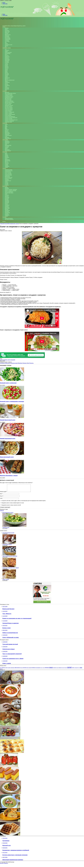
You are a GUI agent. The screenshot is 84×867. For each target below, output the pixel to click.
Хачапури (7, 204)
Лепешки (7, 201)
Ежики (6, 65)
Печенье (7, 195)
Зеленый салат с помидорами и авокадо (12, 401)
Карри (6, 70)
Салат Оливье (8, 110)
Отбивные (7, 82)
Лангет (6, 75)
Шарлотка (7, 208)
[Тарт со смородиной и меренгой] (9, 555)
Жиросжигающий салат (7, 457)
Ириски (6, 156)
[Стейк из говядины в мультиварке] (10, 793)
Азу (6, 49)
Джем (6, 148)
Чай (6, 125)
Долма (6, 64)
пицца (57, 667)
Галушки (7, 61)
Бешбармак (7, 53)
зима (16, 667)
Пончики (7, 211)
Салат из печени (8, 109)
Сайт (1, 498)
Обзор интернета (9, 218)
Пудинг (6, 164)
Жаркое (6, 66)
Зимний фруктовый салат (7, 420)
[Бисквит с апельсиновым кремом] (9, 780)
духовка (8, 667)
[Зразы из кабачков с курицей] (10, 725)
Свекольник (7, 39)
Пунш (6, 124)
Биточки (7, 55)
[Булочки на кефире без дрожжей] (12, 752)
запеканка (12, 667)
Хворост (7, 196)
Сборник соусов (8, 169)
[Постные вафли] (10, 835)
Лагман (6, 33)
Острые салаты (8, 106)
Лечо (6, 144)
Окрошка (7, 35)
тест (78, 667)
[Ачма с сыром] (9, 578)
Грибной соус (8, 180)
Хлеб (6, 193)
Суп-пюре (7, 41)
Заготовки (5, 139)
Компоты (7, 131)
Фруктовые (7, 133)
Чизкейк (7, 206)
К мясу (6, 181)
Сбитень (7, 129)
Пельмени (7, 85)
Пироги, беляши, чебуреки (11, 189)
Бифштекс (7, 56)
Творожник (7, 212)
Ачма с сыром (5, 579)
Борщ (6, 29)
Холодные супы (8, 44)
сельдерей (12, 359)
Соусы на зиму (8, 174)
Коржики (7, 188)
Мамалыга (7, 77)
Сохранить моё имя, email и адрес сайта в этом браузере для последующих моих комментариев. (23, 500)
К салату (7, 185)
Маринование (8, 145)
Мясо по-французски (9, 80)
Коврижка (7, 214)
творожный (76, 667)
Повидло (7, 143)
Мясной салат (8, 98)
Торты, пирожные (9, 191)
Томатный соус (8, 175)
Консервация (8, 150)
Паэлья (6, 84)
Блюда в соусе (8, 178)
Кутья (6, 158)
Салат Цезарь (8, 115)
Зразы (6, 68)
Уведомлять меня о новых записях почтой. (11, 505)
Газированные (8, 135)
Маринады (7, 176)
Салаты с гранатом (9, 120)
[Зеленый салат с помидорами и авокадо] (12, 399)
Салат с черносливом (10, 114)
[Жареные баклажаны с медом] (12, 473)
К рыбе (6, 183)
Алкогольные (8, 138)
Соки (6, 136)
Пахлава (7, 200)
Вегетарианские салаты (10, 93)
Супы (3, 26)
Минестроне (8, 34)
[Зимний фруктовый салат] (12, 417)
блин (0, 667)
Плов (6, 86)
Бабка (6, 51)
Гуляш (6, 63)
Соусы (4, 168)
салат (8, 359)
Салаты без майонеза (10, 116)
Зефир (6, 155)
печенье (47, 667)
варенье (3, 667)
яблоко (1, 668)
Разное (4, 217)
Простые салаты (9, 108)
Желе (6, 154)
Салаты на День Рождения (11, 117)
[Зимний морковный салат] (12, 436)
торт (81, 667)
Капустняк (7, 31)
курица (33, 667)
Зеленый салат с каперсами (8, 383)
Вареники (7, 60)
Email (1, 496)
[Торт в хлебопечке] (12, 683)
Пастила (7, 162)
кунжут (1, 359)
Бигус (6, 54)
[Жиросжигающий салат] (12, 454)
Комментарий (3, 491)
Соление (7, 146)
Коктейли (7, 137)
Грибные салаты (8, 95)
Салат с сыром (8, 113)
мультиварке (37, 667)
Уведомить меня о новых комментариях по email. (12, 502)
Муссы (6, 161)
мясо (41, 667)
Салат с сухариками (9, 112)
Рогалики (7, 197)
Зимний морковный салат (7, 438)
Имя (1, 493)
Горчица (7, 179)
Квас (6, 127)
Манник (6, 209)
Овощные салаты (9, 105)
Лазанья (7, 74)
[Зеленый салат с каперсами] (12, 380)
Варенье (7, 140)
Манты (6, 78)
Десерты (4, 151)
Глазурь (6, 213)
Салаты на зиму (8, 118)
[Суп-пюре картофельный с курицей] (10, 807)
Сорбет (6, 165)
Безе (6, 152)
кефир (22, 667)
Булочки (7, 198)
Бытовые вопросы (9, 219)
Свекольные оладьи (7, 544)
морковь (5, 359)
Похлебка (7, 36)
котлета (24, 667)
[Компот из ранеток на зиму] (10, 738)
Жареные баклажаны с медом (9, 475)
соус (73, 667)
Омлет (6, 81)
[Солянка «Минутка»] (10, 697)
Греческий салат (8, 94)
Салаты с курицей (9, 101)
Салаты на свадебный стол (11, 119)
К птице (6, 182)
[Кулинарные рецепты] (7, 12)
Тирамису (7, 166)
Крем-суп (7, 32)
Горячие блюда (6, 47)
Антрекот (7, 50)
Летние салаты (8, 103)
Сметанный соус (8, 170)
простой (63, 667)
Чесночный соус (8, 177)
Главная (2, 223)
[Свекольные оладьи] (9, 543)
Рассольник (7, 38)
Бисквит (7, 199)
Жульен (6, 67)
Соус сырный (8, 172)
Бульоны (7, 30)
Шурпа (6, 45)
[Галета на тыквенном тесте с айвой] (9, 566)
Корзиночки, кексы (9, 192)
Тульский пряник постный (8, 532)
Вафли (6, 187)
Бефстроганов (8, 52)
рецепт (66, 667)
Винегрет (7, 92)
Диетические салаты (9, 102)
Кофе (6, 126)
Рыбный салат (8, 99)
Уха (6, 42)
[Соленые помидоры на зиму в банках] (9, 766)
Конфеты (7, 157)
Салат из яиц (8, 104)
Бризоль (7, 57)
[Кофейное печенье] (10, 711)
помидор (60, 667)
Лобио (6, 76)
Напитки (4, 123)
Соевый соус (8, 171)
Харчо (6, 43)
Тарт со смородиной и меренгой (9, 556)
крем (27, 667)
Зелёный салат (5, 527)
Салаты (4, 91)
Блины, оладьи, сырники (10, 190)
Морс (6, 128)
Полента (7, 88)
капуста (19, 667)
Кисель (6, 130)
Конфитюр (7, 141)
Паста (6, 83)
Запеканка (7, 210)
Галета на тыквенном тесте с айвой (10, 567)
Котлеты (7, 73)
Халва (6, 167)
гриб (6, 667)
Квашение (7, 149)
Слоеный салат (8, 122)
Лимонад (7, 134)
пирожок (54, 667)
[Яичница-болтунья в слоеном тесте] (10, 821)
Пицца (6, 203)
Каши (6, 71)
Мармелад (7, 159)
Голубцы (7, 62)
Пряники (7, 202)
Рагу (6, 89)
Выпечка (4, 186)
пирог (51, 667)
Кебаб (6, 72)
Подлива (7, 87)
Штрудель (7, 207)
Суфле (6, 216)
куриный (30, 667)
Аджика (6, 147)
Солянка (7, 40)
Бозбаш (6, 28)
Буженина (7, 59)
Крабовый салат (8, 97)
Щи (5, 46)
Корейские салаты (9, 96)
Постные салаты (9, 107)
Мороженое (7, 160)
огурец (43, 667)
